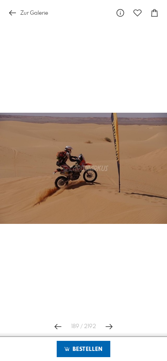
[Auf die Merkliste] (137, 13)
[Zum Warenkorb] (154, 13)
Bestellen (87, 349)
